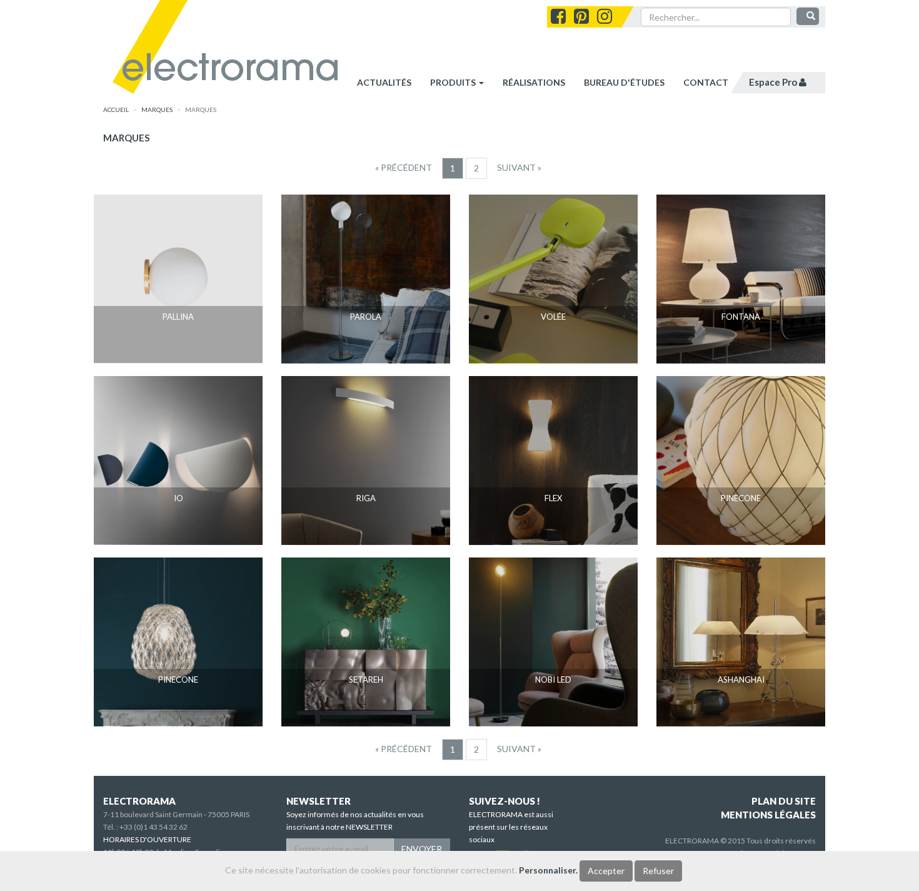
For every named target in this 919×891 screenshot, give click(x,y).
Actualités (384, 82)
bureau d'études (624, 82)
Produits (454, 82)
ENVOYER (421, 848)
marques (157, 109)
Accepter (606, 870)
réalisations (534, 82)
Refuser (658, 870)
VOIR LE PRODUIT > (178, 340)
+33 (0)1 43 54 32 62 (153, 827)
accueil (116, 109)
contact (705, 82)
